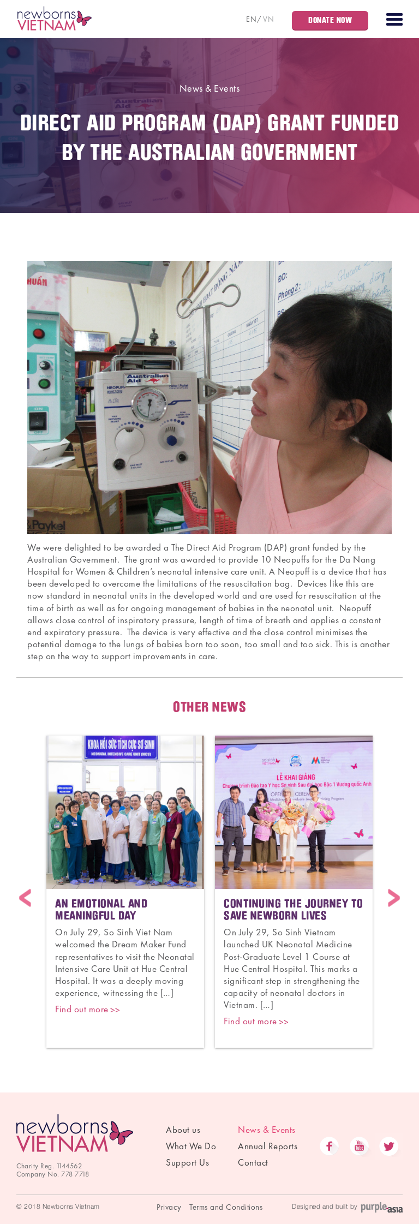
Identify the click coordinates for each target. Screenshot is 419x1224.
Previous (25, 898)
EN (251, 19)
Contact (253, 1162)
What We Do (191, 1146)
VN (268, 19)
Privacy (169, 1207)
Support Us (187, 1162)
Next (394, 898)
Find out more (82, 1009)
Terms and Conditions (225, 1207)
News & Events (209, 88)
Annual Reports (267, 1146)
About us (183, 1130)
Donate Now (330, 20)
